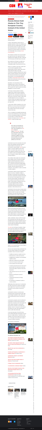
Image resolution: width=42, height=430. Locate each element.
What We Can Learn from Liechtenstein (15, 348)
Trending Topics (12, 16)
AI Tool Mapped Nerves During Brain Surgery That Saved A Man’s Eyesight (33, 167)
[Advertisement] (31, 136)
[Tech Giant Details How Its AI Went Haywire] (30, 215)
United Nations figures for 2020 (18, 77)
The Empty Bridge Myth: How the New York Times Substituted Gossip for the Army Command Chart (16, 394)
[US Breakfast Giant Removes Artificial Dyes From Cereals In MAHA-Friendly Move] (30, 303)
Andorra (9, 119)
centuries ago (16, 131)
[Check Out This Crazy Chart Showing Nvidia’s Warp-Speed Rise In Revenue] (30, 272)
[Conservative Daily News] (21, 5)
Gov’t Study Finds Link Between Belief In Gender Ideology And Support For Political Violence (33, 250)
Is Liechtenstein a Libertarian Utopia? (15, 365)
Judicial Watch (19, 422)
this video (12, 245)
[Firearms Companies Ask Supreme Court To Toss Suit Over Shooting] (30, 186)
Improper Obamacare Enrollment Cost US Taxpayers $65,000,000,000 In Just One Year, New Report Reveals (33, 99)
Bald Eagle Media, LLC (22, 428)
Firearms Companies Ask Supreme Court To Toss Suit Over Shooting (33, 197)
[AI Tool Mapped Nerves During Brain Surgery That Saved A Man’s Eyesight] (30, 154)
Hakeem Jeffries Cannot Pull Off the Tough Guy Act (23, 393)
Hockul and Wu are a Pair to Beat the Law (10, 393)
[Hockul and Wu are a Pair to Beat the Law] (10, 390)
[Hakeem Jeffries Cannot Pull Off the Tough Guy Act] (23, 390)
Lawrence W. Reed (10, 32)
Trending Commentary (17, 16)
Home (9, 16)
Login (27, 422)
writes (21, 147)
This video (10, 227)
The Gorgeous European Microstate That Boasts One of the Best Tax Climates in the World (16, 339)
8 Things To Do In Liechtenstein (14, 363)
